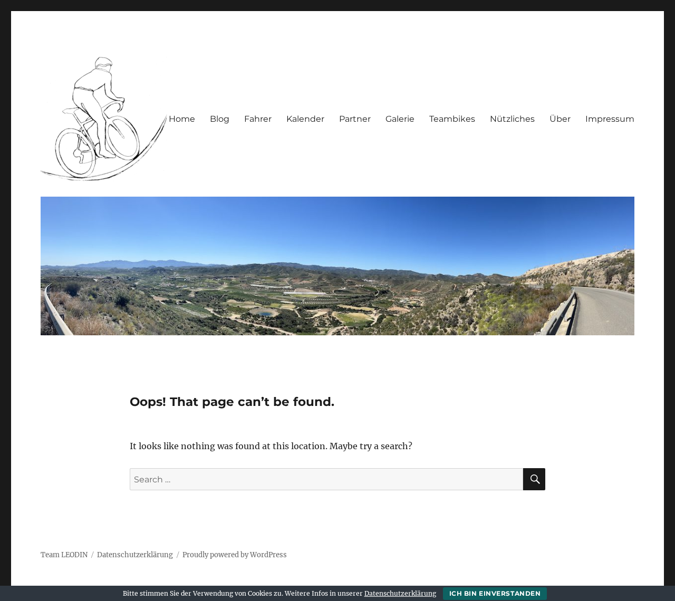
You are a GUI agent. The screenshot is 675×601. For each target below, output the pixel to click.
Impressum (609, 119)
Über (560, 119)
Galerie (399, 119)
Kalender (305, 119)
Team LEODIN (64, 554)
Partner (355, 119)
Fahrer (258, 119)
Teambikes (452, 119)
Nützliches (512, 119)
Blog (219, 119)
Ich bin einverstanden (495, 593)
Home (182, 119)
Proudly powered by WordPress (234, 554)
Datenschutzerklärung (135, 554)
